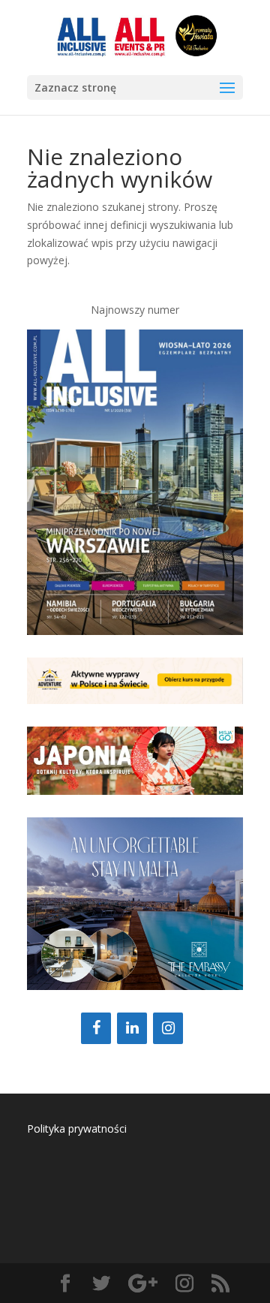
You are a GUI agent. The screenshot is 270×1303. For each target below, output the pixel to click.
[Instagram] (168, 1028)
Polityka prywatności (77, 1128)
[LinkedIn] (132, 1028)
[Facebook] (96, 1028)
